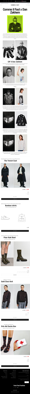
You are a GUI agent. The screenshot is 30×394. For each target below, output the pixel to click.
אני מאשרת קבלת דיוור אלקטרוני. (24, 379)
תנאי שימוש (14, 376)
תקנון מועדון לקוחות (4, 377)
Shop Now (15, 86)
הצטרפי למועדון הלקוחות (4, 376)
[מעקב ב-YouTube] (17, 387)
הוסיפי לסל (15, 196)
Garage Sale (24, 1)
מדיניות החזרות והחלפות (13, 373)
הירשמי (27, 382)
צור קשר (6, 373)
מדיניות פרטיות (14, 372)
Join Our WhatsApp (13, 377)
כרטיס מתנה (5, 372)
